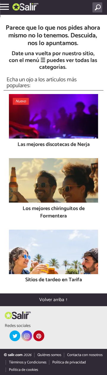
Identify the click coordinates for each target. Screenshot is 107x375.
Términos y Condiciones (27, 362)
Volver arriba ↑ (53, 300)
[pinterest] (38, 335)
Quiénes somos (49, 355)
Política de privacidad (69, 362)
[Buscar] (98, 7)
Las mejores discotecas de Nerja (54, 145)
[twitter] (15, 335)
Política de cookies (23, 370)
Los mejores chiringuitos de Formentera (54, 212)
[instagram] (26, 335)
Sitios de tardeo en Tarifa (53, 280)
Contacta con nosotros (85, 355)
